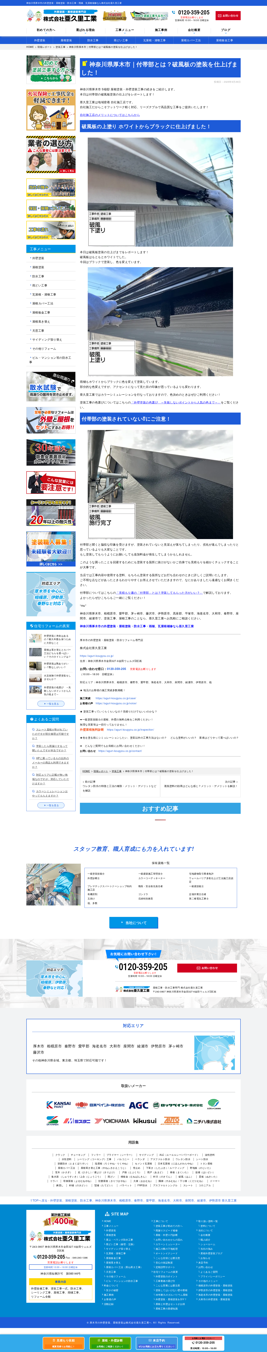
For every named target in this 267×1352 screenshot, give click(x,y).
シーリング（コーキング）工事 (94, 1159)
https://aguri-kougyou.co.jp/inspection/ (130, 729)
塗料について (208, 1226)
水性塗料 (67, 1159)
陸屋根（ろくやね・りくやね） (112, 1163)
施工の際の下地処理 (167, 1248)
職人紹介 (205, 1239)
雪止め (136, 1168)
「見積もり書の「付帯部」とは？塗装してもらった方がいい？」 (159, 592)
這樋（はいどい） (205, 1172)
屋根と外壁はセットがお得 (170, 1304)
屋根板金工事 (224, 40)
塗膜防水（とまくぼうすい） (74, 1163)
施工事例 (109, 1294)
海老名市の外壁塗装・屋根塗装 (215, 1294)
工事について (160, 1221)
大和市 (115, 1045)
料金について (111, 1285)
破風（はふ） (186, 1176)
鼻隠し (60, 1185)
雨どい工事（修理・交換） (120, 1244)
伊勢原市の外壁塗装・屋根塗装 (215, 1290)
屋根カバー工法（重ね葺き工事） (124, 1267)
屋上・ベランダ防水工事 (119, 1239)
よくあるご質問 (209, 1272)
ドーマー (215, 1181)
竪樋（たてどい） (104, 1185)
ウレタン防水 (183, 1159)
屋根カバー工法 (191, 40)
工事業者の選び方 (165, 1281)
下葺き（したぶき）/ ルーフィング (165, 1168)
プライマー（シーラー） (120, 1154)
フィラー (96, 1154)
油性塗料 (210, 1154)
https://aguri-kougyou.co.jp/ (97, 656)
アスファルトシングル (165, 1185)
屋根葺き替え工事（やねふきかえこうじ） (104, 1168)
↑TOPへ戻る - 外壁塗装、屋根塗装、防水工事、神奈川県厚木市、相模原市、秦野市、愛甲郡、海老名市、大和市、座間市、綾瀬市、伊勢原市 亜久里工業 (133, 1200)
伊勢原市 (158, 1045)
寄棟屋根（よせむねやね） (78, 1181)
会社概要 (194, 30)
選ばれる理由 (85, 30)
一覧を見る (53, 703)
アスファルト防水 (160, 1159)
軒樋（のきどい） (79, 1185)
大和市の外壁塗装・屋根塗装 (214, 1299)
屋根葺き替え (41, 321)
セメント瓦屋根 (143, 1163)
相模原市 (54, 1045)
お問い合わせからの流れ (169, 1239)
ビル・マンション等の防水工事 (50, 359)
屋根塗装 (66, 40)
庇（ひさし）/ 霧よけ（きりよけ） (97, 1172)
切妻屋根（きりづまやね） (113, 1181)
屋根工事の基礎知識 (167, 1308)
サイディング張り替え (47, 339)
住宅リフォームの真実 (165, 1272)
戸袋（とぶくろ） (132, 1172)
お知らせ (205, 1258)
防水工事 (93, 40)
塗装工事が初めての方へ (169, 1226)
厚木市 (38, 1045)
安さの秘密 (112, 1290)
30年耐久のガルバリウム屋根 (172, 1294)
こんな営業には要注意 (168, 1285)
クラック (60, 1154)
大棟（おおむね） (143, 1181)
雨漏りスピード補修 (167, 1230)
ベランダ (140, 1159)
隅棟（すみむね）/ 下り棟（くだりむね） (181, 1181)
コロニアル (205, 1185)
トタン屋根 (206, 1163)
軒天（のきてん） (163, 1176)
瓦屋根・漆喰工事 (154, 40)
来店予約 (203, 1262)
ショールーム (208, 1244)
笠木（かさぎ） (63, 1172)
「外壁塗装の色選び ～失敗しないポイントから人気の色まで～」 (176, 402)
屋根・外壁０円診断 (167, 1235)
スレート (188, 1185)
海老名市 (99, 1045)
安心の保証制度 (164, 1262)
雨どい (111, 1176)
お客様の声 (110, 1299)
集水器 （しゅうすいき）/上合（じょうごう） (76, 1176)
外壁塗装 (39, 40)
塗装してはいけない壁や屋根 (172, 1290)
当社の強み (207, 1248)
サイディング (146, 1154)
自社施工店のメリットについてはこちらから (110, 115)
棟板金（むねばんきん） (134, 1176)
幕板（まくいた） (180, 1172)
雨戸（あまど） (156, 1172)
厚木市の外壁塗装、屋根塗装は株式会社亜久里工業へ (121, 1322)
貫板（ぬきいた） (209, 1176)
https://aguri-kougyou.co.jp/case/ (116, 698)
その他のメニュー (208, 1281)
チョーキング (78, 1154)
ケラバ (54, 1181)
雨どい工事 (121, 40)
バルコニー (123, 1159)
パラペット (126, 1185)
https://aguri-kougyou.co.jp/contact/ (120, 751)
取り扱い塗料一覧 (208, 1221)
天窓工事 (38, 330)
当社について (136, 922)
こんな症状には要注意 (168, 1258)
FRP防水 (142, 1185)
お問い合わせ (205, 1267)
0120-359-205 (193, 12)
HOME (107, 1221)
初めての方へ (46, 30)
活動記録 (109, 1304)
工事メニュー (111, 1226)
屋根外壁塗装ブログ (212, 1253)
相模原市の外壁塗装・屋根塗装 (215, 1285)
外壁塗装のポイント (167, 1276)
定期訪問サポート (165, 1267)
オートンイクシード (167, 1253)
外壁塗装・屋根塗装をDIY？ (171, 1299)
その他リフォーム (44, 348)
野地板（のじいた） (201, 1168)
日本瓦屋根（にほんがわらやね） (176, 1163)
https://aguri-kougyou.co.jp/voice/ (116, 703)
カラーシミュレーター (168, 1244)
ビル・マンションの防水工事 (122, 1281)
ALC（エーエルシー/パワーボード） (179, 1154)
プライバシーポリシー (213, 1276)
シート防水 (202, 1159)
